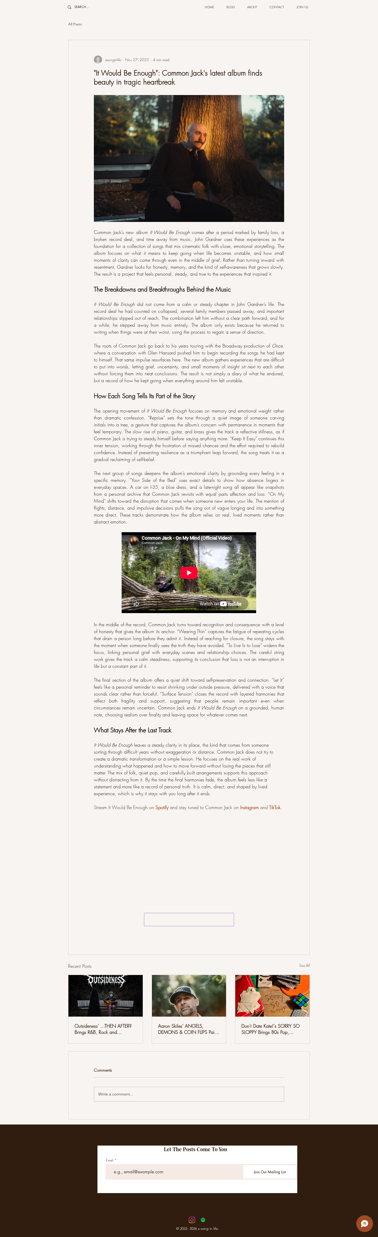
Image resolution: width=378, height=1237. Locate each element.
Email (109, 1160)
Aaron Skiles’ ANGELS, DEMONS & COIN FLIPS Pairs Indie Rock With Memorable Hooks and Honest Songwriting (188, 1029)
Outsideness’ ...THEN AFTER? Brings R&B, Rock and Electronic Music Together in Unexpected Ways (103, 1029)
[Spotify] (203, 1220)
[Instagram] (192, 1220)
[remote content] (189, 573)
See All (304, 965)
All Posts (75, 24)
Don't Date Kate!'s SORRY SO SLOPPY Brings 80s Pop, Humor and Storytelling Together (272, 1029)
